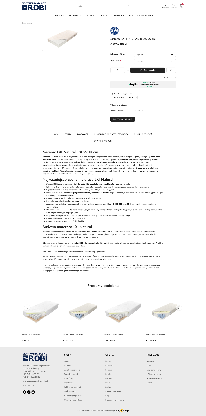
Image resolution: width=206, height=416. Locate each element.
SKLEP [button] (67, 355)
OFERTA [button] (109, 355)
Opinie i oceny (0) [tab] (143, 134)
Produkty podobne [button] (103, 285)
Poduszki (109, 365)
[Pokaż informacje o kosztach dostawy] (137, 97)
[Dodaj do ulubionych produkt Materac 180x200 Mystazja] (181, 295)
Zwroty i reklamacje (72, 369)
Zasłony (108, 387)
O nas (66, 361)
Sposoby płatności (71, 374)
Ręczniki (108, 369)
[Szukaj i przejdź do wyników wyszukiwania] (129, 6)
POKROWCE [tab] (82, 134)
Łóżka (149, 365)
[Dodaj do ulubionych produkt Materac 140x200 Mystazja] (99, 295)
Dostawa (67, 365)
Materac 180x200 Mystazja (155, 334)
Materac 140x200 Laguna (31, 334)
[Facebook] (24, 392)
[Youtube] (33, 392)
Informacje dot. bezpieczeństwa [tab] (111, 134)
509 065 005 (28, 385)
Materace (150, 361)
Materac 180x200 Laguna (113, 334)
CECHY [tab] (68, 134)
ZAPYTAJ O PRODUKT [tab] (103, 141)
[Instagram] (29, 392)
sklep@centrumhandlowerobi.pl (35, 381)
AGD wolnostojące (154, 378)
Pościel (108, 374)
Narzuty (108, 378)
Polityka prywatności (72, 387)
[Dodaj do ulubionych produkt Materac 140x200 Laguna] (57, 295)
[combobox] (155, 54)
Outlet (149, 382)
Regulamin (68, 382)
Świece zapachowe (113, 391)
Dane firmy (68, 378)
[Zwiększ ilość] (123, 70)
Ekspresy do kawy (154, 369)
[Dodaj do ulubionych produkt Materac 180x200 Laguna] (140, 295)
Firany (107, 382)
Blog (107, 395)
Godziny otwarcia (71, 391)
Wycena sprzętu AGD (73, 395)
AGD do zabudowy (154, 374)
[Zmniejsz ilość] (112, 70)
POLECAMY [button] (153, 355)
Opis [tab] (56, 134)
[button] (58, 16)
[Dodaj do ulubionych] (171, 70)
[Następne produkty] (179, 307)
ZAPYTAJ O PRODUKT (122, 119)
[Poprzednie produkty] (27, 307)
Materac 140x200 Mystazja (73, 334)
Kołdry (108, 361)
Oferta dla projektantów (74, 399)
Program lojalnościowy (114, 399)
